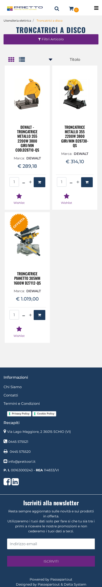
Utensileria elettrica (17, 20)
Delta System (75, 584)
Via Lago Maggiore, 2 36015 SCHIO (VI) (39, 432)
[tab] (13, 60)
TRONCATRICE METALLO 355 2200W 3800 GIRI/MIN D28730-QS (74, 136)
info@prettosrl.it (22, 461)
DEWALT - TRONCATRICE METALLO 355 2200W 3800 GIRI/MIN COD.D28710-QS (27, 138)
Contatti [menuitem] (11, 395)
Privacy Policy (20, 413)
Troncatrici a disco (50, 20)
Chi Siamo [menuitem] (13, 387)
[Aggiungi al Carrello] (39, 182)
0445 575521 (18, 441)
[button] (51, 561)
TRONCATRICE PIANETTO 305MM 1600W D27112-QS (27, 278)
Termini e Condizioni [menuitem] (22, 403)
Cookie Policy (45, 413)
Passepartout (61, 579)
